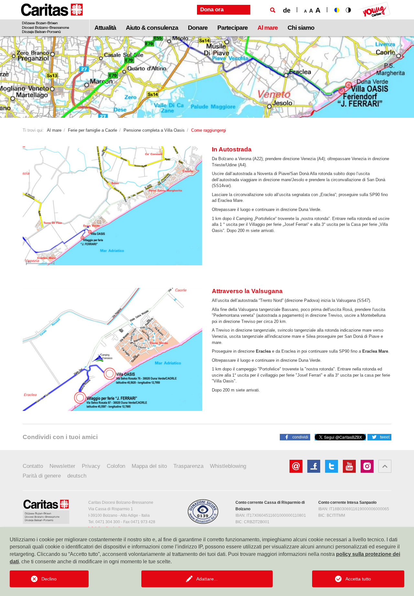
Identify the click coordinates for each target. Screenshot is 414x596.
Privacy (91, 466)
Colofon (116, 466)
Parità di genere (42, 476)
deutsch (76, 476)
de (286, 10)
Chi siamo (301, 27)
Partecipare (232, 27)
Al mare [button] (267, 27)
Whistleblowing (228, 466)
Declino (49, 578)
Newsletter (62, 466)
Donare (198, 27)
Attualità (105, 27)
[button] (295, 437)
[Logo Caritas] (52, 18)
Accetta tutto (358, 578)
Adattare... (207, 578)
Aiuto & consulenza (152, 27)
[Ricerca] (272, 10)
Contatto (33, 466)
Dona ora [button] (211, 9)
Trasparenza (188, 466)
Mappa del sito (149, 466)
